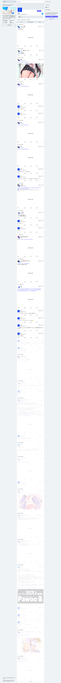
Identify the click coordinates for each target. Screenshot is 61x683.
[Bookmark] (36, 46)
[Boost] (24, 46)
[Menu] (42, 11)
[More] (43, 46)
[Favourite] (30, 46)
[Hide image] (18, 64)
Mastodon (9, 5)
